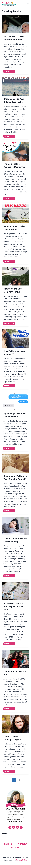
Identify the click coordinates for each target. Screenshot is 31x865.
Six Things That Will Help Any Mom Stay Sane (13, 606)
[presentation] (15, 24)
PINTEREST (22, 844)
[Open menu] (27, 3)
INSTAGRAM (15, 848)
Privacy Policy (21, 860)
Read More (9, 71)
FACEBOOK (8, 844)
